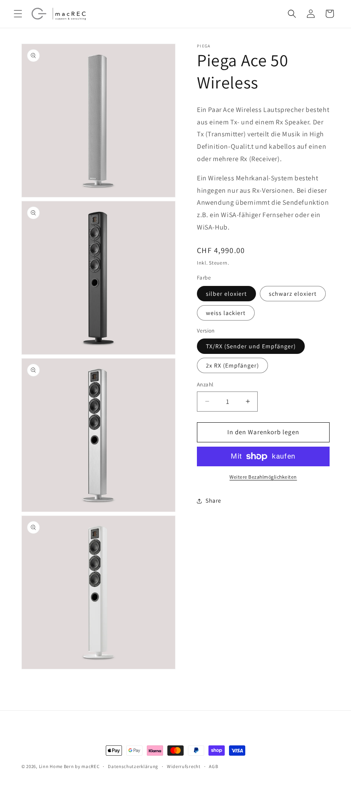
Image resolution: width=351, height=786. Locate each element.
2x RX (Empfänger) (232, 365)
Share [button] (213, 500)
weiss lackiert (226, 313)
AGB (213, 766)
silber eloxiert (226, 293)
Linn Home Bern (56, 766)
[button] (18, 13)
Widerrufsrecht (184, 766)
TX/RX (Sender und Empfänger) (251, 346)
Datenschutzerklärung (133, 766)
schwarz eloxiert (293, 293)
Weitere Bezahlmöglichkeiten (263, 477)
